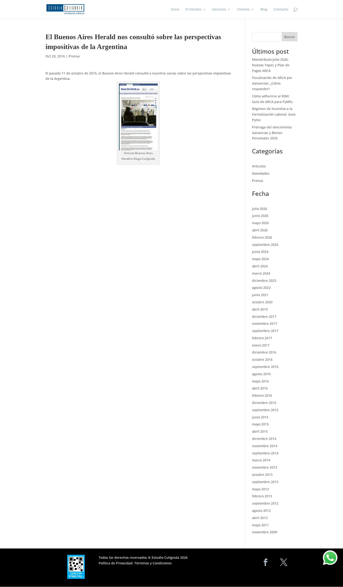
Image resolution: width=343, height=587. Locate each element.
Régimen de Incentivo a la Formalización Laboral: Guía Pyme (273, 114)
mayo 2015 (260, 424)
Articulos (259, 166)
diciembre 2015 (264, 402)
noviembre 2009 (264, 532)
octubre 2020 (262, 302)
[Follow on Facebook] (265, 562)
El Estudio (193, 9)
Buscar (289, 37)
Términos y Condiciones (153, 563)
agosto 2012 (261, 510)
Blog (263, 9)
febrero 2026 (262, 237)
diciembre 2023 (264, 280)
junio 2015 (260, 417)
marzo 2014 (261, 460)
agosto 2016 (261, 374)
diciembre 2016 (264, 352)
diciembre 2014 (264, 438)
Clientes (243, 9)
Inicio (175, 9)
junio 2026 (260, 215)
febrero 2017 (262, 338)
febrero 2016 (262, 395)
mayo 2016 (260, 381)
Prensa (74, 56)
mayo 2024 (260, 259)
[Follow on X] (283, 562)
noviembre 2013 (264, 467)
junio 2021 (260, 295)
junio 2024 (260, 251)
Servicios (219, 9)
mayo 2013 (260, 489)
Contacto (280, 9)
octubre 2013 (262, 474)
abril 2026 (260, 230)
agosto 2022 (261, 287)
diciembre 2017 (264, 316)
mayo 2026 (260, 223)
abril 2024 (260, 266)
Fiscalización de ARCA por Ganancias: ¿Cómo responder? (272, 83)
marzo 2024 (261, 273)
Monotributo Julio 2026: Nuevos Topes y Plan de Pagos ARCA (270, 65)
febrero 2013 (262, 496)
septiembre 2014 (265, 453)
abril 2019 (260, 309)
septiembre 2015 (265, 410)
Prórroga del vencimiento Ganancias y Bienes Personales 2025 (272, 133)
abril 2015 (260, 431)
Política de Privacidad (116, 563)
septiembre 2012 (265, 503)
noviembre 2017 (264, 323)
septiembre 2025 (265, 244)
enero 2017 (261, 345)
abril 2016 (260, 388)
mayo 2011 (260, 525)
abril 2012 (260, 518)
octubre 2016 (262, 359)
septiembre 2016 (265, 366)
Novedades (261, 173)
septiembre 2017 (265, 331)
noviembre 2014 (264, 446)
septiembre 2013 (265, 482)
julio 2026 (259, 208)
